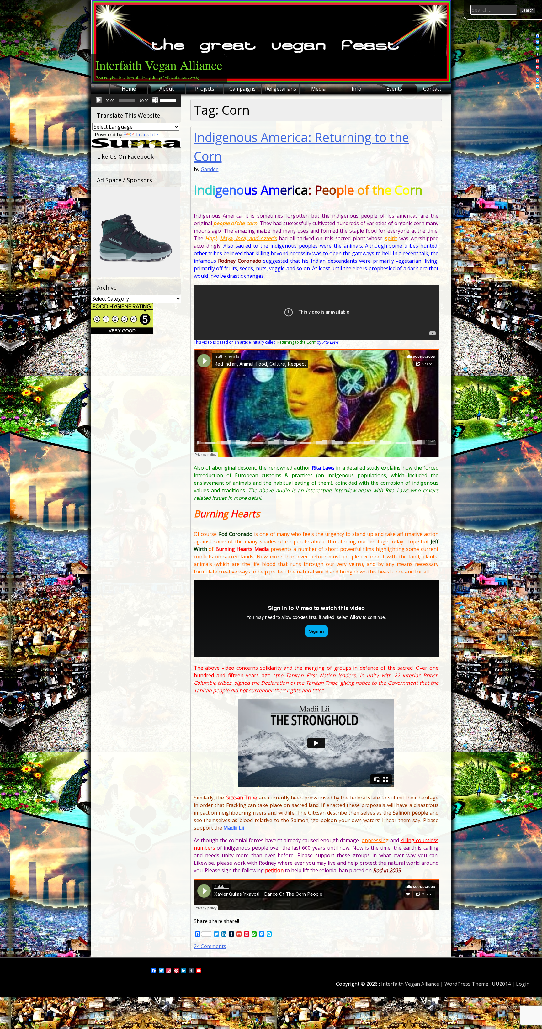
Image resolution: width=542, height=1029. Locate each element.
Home (129, 88)
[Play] (99, 100)
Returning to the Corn (296, 342)
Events (394, 88)
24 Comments (210, 946)
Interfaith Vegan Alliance (158, 64)
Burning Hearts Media (242, 549)
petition (274, 870)
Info (356, 88)
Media (318, 88)
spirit (391, 238)
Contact (432, 88)
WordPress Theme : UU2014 (477, 983)
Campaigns (242, 88)
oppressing (375, 840)
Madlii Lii (233, 827)
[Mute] (155, 100)
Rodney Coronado (239, 260)
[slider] (169, 99)
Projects (204, 88)
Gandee (210, 169)
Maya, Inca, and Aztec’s (248, 238)
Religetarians (280, 88)
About (166, 88)
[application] (136, 100)
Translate (146, 134)
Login (522, 983)
